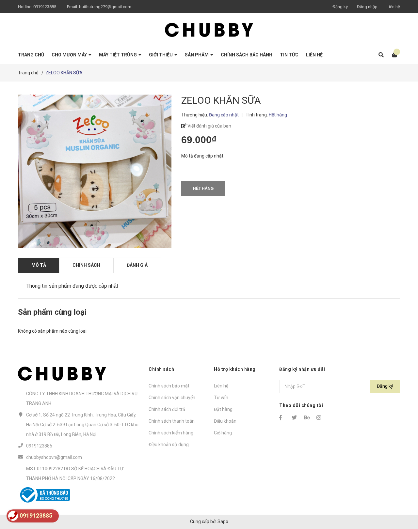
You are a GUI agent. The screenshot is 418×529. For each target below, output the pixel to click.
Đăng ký (340, 6)
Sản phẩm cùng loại (52, 312)
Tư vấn (221, 397)
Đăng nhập (367, 6)
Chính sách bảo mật (169, 385)
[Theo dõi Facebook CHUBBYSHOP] (282, 417)
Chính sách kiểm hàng (171, 432)
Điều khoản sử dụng (169, 444)
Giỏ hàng (223, 432)
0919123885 (44, 6)
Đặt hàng (223, 409)
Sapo (222, 521)
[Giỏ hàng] (392, 55)
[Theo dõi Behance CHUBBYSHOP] (307, 417)
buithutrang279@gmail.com (105, 6)
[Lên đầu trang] (400, 497)
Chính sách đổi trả (167, 409)
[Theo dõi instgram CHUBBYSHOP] (319, 417)
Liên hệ (393, 6)
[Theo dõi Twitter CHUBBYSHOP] (295, 417)
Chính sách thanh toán (172, 421)
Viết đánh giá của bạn (208, 125)
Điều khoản (225, 421)
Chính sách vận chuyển (172, 397)
